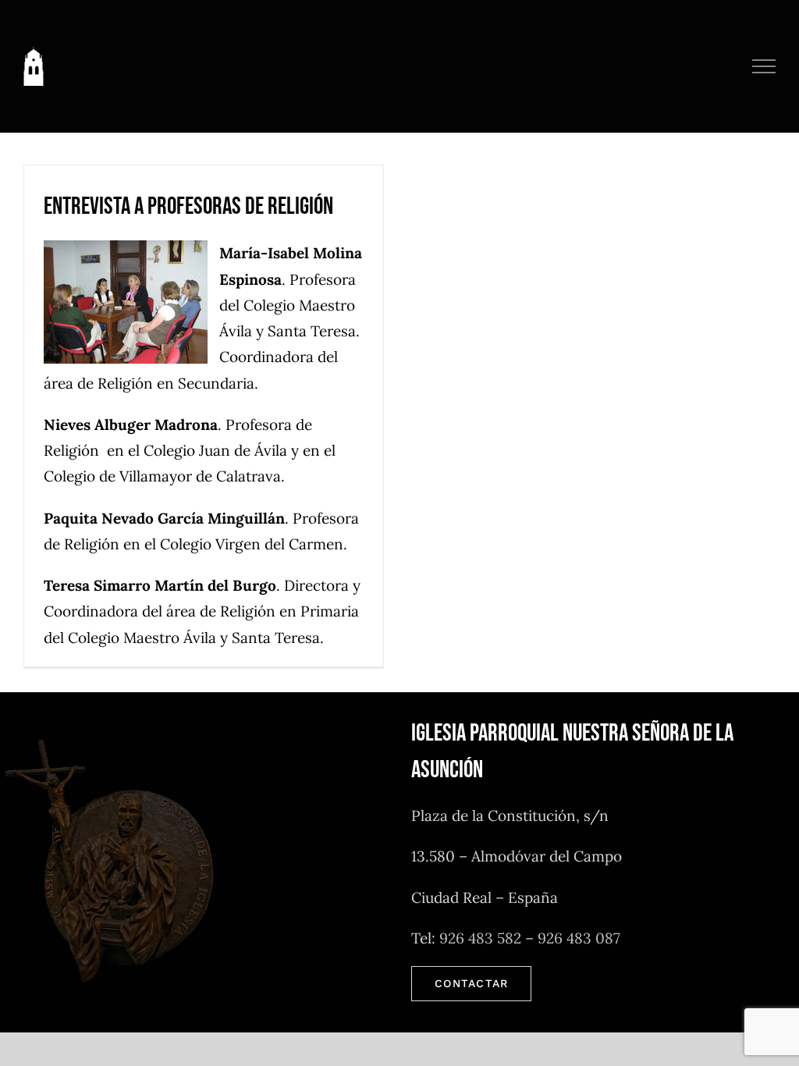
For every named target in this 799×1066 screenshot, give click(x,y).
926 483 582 (480, 938)
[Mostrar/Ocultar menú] (764, 66)
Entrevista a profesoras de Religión (188, 206)
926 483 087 (579, 938)
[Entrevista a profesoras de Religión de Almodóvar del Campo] (131, 302)
